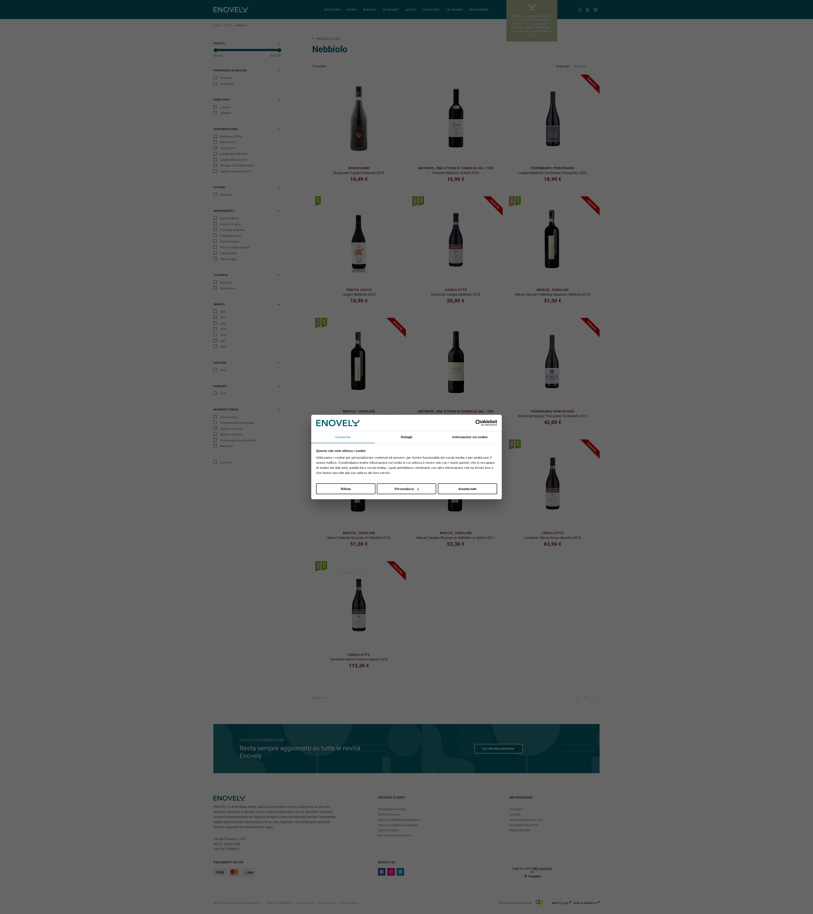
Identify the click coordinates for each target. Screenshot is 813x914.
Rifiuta (346, 489)
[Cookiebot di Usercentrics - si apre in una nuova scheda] (478, 423)
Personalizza (404, 489)
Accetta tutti (467, 489)
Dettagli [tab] (406, 437)
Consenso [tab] (343, 437)
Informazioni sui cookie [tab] (469, 437)
